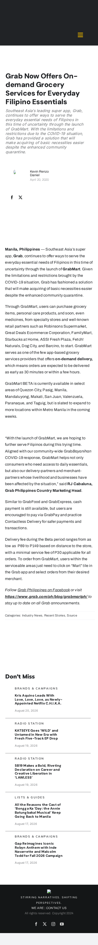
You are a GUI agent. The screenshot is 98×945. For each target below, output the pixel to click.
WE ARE (37, 908)
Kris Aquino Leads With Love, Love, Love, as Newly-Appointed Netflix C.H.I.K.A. (38, 699)
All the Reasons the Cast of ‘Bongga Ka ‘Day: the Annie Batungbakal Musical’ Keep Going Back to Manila (38, 810)
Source (72, 615)
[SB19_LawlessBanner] (78, 758)
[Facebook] (12, 197)
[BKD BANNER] (78, 797)
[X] (20, 197)
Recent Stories (54, 615)
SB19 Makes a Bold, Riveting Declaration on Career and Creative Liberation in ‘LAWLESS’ (38, 771)
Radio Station (29, 723)
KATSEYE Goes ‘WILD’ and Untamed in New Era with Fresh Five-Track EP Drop (36, 734)
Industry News (32, 615)
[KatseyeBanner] (78, 723)
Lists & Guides (30, 797)
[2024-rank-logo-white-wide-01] (49, 31)
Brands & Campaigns (36, 688)
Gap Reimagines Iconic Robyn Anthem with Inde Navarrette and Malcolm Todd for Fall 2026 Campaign (39, 849)
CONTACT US (56, 908)
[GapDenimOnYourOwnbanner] (78, 836)
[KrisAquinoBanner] (78, 688)
